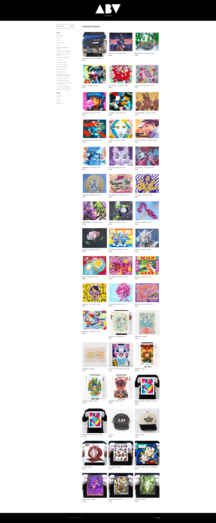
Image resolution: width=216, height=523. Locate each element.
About (58, 98)
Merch (58, 45)
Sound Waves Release (63, 80)
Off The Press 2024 (62, 62)
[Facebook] (155, 518)
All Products (60, 36)
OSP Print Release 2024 (63, 57)
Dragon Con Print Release (64, 89)
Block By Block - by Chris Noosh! (63, 54)
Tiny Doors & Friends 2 (63, 78)
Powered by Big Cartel (75, 517)
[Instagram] (158, 518)
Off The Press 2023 (62, 65)
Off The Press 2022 (62, 67)
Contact (59, 100)
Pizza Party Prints (61, 72)
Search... (59, 38)
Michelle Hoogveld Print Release (63, 48)
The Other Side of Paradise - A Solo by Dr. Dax (65, 83)
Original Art (60, 96)
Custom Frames (61, 69)
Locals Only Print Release (63, 87)
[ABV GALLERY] (108, 10)
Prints (58, 40)
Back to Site (60, 103)
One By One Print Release (64, 51)
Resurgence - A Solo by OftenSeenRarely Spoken (63, 75)
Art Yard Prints (60, 43)
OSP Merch (60, 60)
